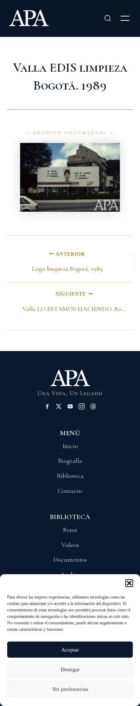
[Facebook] (47, 407)
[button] (129, 583)
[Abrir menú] (125, 18)
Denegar (70, 669)
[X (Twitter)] (59, 407)
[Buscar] (108, 18)
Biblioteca (70, 476)
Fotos (70, 530)
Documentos (70, 559)
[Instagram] (82, 407)
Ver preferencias (70, 689)
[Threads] (93, 407)
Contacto (70, 491)
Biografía (70, 461)
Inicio (70, 446)
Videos (70, 545)
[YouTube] (70, 407)
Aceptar (70, 650)
